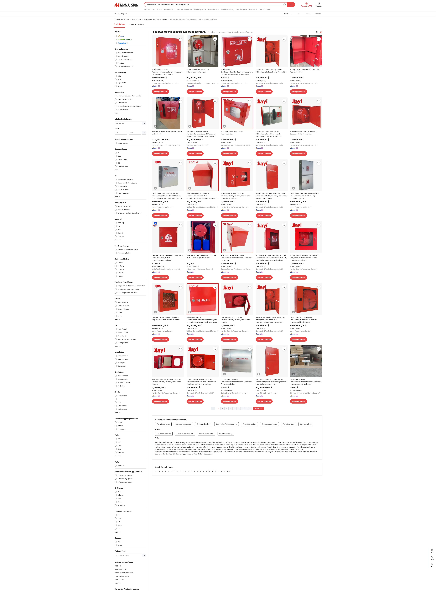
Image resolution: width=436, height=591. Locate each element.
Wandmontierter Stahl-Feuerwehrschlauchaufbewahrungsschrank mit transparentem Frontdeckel (167, 71)
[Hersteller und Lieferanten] (126, 4)
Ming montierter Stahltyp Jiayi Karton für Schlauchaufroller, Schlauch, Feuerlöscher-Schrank (167, 381)
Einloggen (319, 6)
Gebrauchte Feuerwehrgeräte (226, 424)
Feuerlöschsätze (288, 424)
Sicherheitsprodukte (200, 9)
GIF (155, 65)
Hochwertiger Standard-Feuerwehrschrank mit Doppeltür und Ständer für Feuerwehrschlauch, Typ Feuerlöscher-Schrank (271, 319)
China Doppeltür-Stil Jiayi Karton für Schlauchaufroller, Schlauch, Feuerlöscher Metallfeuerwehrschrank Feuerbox (201, 381)
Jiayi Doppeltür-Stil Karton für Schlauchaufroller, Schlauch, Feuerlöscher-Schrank (236, 319)
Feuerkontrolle (253, 9)
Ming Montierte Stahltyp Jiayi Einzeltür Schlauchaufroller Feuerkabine (303, 132)
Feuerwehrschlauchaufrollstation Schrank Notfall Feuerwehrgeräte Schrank (201, 256)
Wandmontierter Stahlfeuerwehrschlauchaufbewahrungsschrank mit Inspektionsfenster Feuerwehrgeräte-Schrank (237, 71)
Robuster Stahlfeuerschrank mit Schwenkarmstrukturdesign (198, 70)
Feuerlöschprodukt (249, 424)
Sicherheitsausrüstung (227, 9)
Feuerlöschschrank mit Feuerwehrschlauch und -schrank (167, 132)
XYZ (228, 471)
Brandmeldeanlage (203, 424)
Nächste (258, 409)
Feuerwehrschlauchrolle (184, 9)
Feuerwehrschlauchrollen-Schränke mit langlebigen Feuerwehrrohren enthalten (166, 318)
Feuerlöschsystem (163, 424)
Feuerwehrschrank (264, 9)
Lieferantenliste (136, 24)
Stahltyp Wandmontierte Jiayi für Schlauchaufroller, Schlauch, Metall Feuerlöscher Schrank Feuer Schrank (268, 133)
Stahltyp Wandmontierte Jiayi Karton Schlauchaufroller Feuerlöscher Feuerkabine (271, 70)
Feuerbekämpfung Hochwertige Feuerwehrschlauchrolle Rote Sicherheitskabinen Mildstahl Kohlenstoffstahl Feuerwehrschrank (203, 195)
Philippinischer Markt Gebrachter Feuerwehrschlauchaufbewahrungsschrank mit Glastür (236, 257)
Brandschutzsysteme (269, 424)
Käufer (286, 14)
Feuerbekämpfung (213, 9)
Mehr (157, 438)
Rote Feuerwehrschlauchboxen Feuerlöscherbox (232, 132)
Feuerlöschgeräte (241, 9)
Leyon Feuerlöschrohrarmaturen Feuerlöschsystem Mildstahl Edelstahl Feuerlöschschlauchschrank (303, 319)
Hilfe (298, 14)
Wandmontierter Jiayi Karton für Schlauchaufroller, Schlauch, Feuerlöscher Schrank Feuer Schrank (235, 195)
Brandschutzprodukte (183, 424)
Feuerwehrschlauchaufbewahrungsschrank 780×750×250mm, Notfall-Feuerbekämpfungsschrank (167, 257)
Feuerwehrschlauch (169, 9)
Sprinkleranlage (305, 424)
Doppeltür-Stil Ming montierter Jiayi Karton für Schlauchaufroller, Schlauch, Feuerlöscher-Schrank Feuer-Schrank (272, 195)
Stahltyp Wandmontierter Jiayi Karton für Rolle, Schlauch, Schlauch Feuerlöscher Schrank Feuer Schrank (304, 257)
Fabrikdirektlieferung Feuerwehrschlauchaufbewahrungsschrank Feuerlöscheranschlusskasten (305, 381)
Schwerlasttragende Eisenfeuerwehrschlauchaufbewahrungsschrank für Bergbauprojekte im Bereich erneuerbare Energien (203, 319)
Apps (307, 14)
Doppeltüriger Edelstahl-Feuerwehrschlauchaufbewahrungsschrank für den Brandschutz (236, 381)
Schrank (159, 9)
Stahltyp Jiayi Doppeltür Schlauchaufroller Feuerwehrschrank (305, 70)
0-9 (156, 471)
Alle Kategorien (122, 14)
